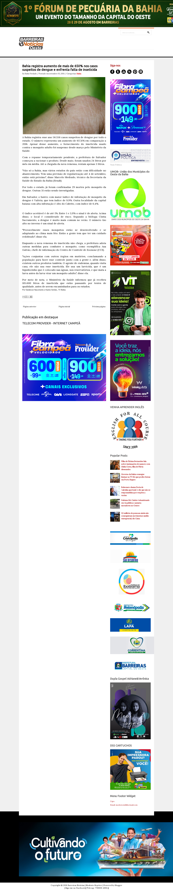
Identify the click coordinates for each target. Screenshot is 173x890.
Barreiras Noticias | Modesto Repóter (85, 885)
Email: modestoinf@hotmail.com (123, 805)
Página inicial (64, 306)
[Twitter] (118, 72)
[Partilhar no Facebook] (31, 296)
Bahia (79, 74)
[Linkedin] (141, 72)
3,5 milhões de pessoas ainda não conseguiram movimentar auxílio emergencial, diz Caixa (135, 516)
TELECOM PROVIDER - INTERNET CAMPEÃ (51, 323)
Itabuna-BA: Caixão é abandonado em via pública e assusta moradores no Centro (135, 503)
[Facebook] (112, 72)
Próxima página (98, 306)
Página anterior (29, 306)
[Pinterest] (135, 72)
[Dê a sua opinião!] (26, 296)
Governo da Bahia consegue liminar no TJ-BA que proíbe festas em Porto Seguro (135, 477)
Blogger (118, 885)
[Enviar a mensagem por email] (23, 296)
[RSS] (129, 72)
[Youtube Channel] (124, 72)
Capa (112, 801)
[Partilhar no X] (28, 296)
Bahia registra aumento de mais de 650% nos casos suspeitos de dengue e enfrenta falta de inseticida (60, 67)
